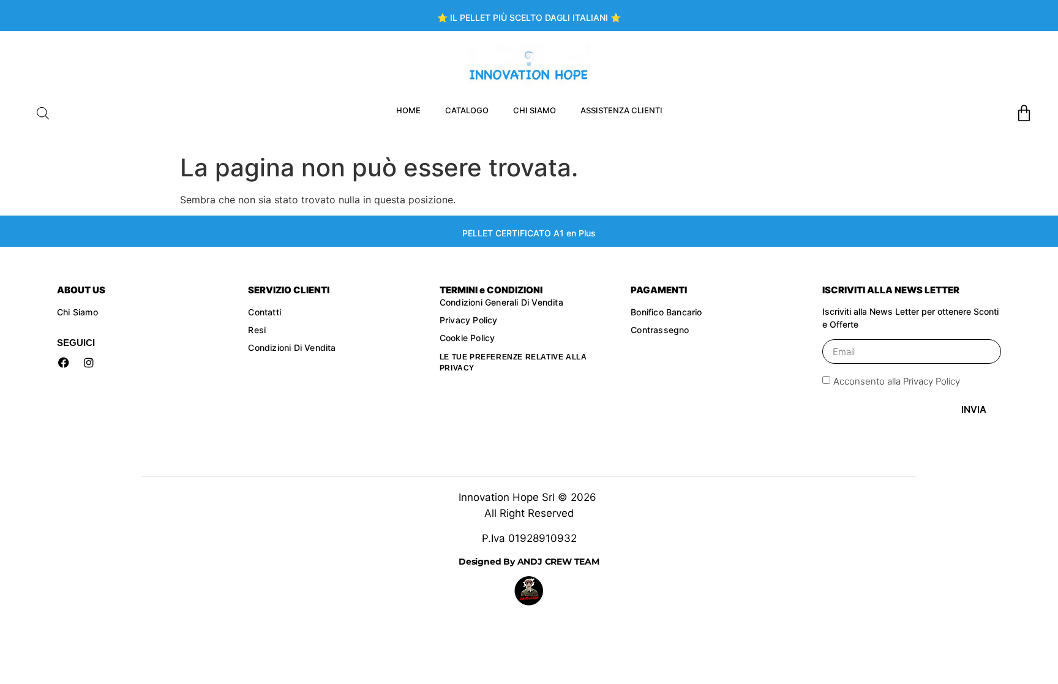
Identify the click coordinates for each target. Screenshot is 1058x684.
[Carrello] (1024, 113)
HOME (408, 110)
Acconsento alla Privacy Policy (896, 381)
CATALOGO (467, 110)
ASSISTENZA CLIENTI (621, 110)
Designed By (487, 561)
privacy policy (469, 320)
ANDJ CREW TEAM (557, 561)
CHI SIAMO (534, 110)
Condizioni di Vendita (292, 347)
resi (258, 330)
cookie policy (469, 338)
